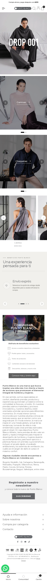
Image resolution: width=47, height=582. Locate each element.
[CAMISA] (18, 218)
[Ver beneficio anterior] (5, 303)
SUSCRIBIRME (23, 496)
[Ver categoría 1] (22, 132)
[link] (23, 328)
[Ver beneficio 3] (26, 303)
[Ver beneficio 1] (18, 303)
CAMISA (18, 243)
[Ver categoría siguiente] (41, 102)
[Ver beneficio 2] (22, 303)
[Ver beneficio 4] (28, 303)
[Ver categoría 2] (25, 132)
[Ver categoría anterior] (5, 102)
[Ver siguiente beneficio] (41, 303)
